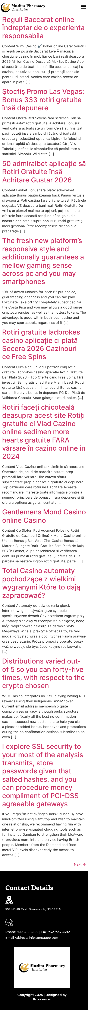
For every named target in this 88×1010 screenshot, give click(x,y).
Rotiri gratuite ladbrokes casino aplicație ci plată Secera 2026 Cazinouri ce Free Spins (41, 344)
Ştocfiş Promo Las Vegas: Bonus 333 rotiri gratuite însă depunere (43, 99)
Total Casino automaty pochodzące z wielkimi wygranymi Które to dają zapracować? (41, 582)
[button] (83, 6)
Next (80, 864)
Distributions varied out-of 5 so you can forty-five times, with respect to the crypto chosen (43, 673)
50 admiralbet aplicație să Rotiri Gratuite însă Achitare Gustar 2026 (44, 171)
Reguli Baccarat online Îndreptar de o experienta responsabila (43, 27)
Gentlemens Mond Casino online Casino (44, 516)
